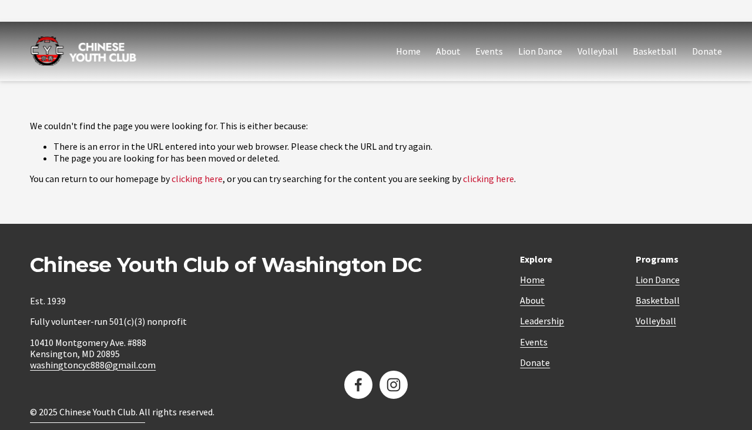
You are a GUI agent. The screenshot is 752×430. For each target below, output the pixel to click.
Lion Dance (540, 51)
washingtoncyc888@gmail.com (93, 365)
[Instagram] (394, 385)
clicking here (197, 178)
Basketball (655, 51)
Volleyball (598, 51)
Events (489, 51)
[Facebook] (358, 385)
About (448, 51)
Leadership (542, 321)
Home (408, 51)
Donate (707, 51)
